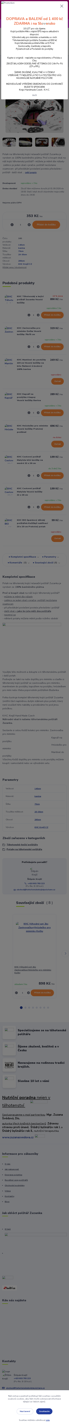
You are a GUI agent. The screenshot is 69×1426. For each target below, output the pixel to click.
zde (48, 1420)
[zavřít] (61, 6)
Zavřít (34, 95)
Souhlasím (44, 1411)
